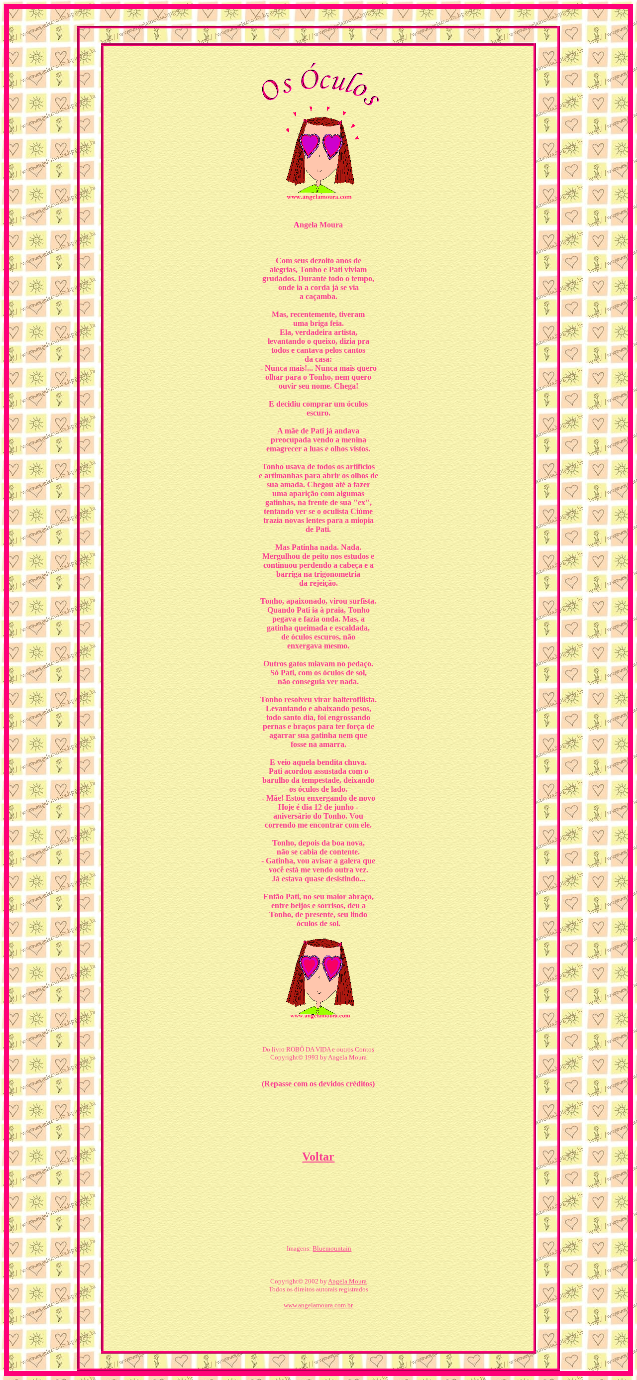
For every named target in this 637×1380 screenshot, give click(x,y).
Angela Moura (347, 1281)
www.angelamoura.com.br (318, 1305)
